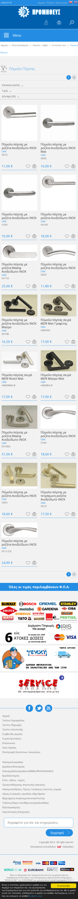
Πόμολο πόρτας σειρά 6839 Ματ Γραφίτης (56, 321)
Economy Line (59, 45)
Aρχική (41, 2)
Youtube (48, 708)
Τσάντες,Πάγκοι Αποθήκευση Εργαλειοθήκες (25, 802)
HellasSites (67, 846)
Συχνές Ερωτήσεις (11, 738)
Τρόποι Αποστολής (12, 729)
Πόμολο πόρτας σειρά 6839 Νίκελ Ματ (17, 376)
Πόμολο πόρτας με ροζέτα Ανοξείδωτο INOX (19, 146)
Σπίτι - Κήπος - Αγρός (13, 780)
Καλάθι (59, 22)
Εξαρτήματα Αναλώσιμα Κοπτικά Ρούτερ (23, 798)
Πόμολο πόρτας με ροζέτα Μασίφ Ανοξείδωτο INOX (14, 267)
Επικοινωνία (61, 2)
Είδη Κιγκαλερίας (20, 45)
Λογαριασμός (46, 22)
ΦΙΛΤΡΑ (4, 71)
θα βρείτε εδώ (35, 895)
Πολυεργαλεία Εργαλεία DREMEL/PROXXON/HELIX (27, 771)
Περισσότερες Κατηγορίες (16, 812)
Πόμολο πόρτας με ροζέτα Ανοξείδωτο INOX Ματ (58, 147)
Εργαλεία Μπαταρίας (13, 766)
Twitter (39, 708)
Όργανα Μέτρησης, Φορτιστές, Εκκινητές (23, 784)
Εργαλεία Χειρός (10, 775)
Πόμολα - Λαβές (40, 45)
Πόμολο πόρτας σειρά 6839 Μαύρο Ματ (56, 376)
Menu (17, 35)
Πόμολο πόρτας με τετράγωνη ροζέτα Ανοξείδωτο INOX (53, 495)
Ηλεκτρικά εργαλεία (12, 762)
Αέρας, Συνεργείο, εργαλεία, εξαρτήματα (23, 793)
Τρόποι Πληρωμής (11, 725)
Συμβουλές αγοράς (12, 734)
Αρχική (4, 45)
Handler (71, 22)
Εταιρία (50, 2)
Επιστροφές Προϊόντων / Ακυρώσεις (21, 752)
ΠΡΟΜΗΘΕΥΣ (39, 11)
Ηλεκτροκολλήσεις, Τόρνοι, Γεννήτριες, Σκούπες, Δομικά (31, 789)
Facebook (29, 708)
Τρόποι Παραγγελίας (13, 720)
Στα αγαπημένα (28, 166)
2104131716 (6, 2)
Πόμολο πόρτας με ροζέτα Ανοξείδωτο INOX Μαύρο (19, 323)
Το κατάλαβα (63, 885)
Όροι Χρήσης (9, 747)
